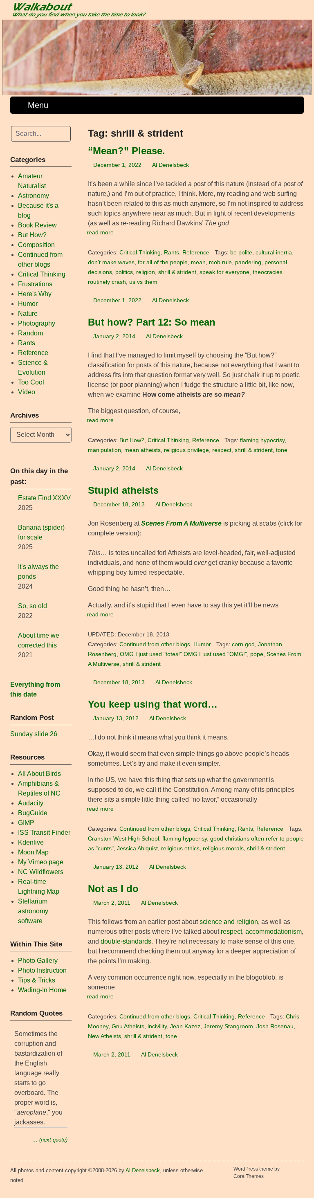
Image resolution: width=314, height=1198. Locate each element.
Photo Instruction (42, 970)
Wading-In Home (42, 990)
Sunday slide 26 (33, 733)
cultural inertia (274, 252)
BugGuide (32, 812)
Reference (195, 252)
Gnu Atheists (128, 1026)
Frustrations (35, 284)
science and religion (229, 921)
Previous (12, 55)
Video (26, 392)
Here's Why (35, 293)
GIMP (26, 822)
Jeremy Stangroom (228, 1026)
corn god (243, 644)
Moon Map (33, 852)
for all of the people (163, 262)
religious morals (223, 848)
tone (281, 450)
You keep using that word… (153, 704)
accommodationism (273, 931)
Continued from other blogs (154, 644)
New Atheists (104, 1036)
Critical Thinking (140, 252)
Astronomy (33, 195)
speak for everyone (224, 272)
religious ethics (180, 848)
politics (124, 272)
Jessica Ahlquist (137, 848)
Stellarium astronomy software (33, 911)
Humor (202, 644)
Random (30, 333)
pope (256, 654)
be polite (241, 252)
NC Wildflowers (40, 871)
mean (198, 262)
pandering (248, 262)
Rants (171, 252)
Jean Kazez (185, 1026)
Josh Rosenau (275, 1026)
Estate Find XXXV (44, 497)
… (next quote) (49, 1140)
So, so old (32, 605)
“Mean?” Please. (126, 150)
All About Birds (39, 773)
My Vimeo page (40, 862)
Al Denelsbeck (170, 165)
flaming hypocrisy (262, 440)
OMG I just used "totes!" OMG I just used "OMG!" (183, 654)
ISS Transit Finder (44, 832)
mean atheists (142, 450)
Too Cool (31, 382)
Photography (36, 323)
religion (145, 272)
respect (221, 450)
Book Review (37, 225)
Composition (36, 244)
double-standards (126, 941)
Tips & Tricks (36, 980)
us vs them (143, 282)
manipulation (104, 450)
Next (302, 55)
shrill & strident (177, 272)
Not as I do (113, 888)
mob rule (220, 262)
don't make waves (111, 262)
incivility (157, 1026)
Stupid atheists (123, 490)
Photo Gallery (38, 960)
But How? (131, 440)
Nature (28, 313)
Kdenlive (31, 842)
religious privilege (186, 450)
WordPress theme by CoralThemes (256, 1172)
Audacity (30, 803)
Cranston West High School (123, 839)
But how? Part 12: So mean (151, 322)
